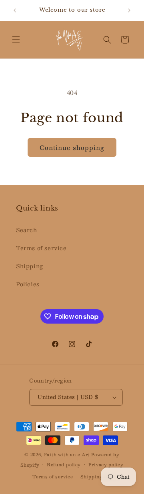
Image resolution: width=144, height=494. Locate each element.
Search (26, 230)
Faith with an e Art (67, 454)
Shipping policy (99, 476)
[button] (16, 40)
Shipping (29, 266)
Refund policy (64, 464)
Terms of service (41, 248)
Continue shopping (72, 147)
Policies (28, 284)
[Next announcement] (129, 10)
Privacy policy (106, 464)
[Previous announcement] (15, 10)
